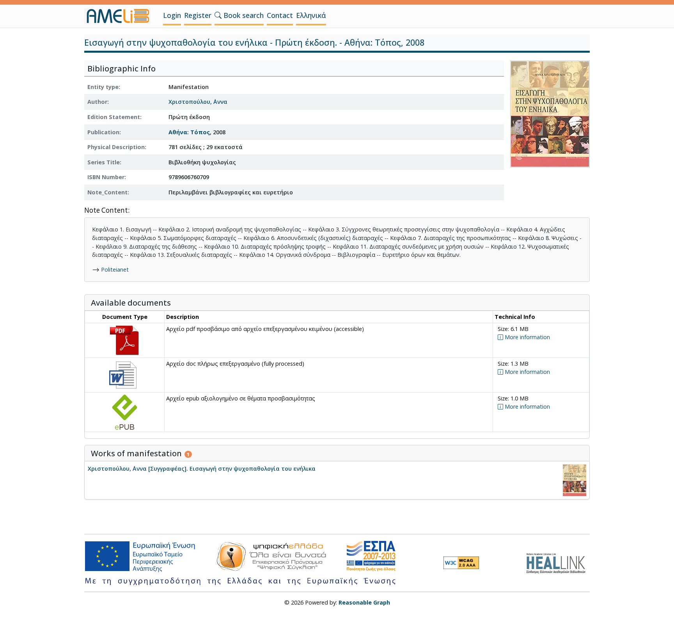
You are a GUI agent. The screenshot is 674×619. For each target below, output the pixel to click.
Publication (103, 132)
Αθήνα (177, 132)
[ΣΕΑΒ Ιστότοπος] (558, 562)
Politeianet (115, 269)
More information (526, 337)
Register (197, 15)
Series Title (103, 162)
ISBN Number (105, 177)
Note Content (106, 210)
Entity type (103, 87)
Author (97, 101)
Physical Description (116, 147)
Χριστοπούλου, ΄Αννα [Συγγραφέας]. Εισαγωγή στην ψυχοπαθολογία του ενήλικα (202, 468)
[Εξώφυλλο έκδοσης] (550, 113)
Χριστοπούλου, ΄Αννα (197, 101)
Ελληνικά (311, 15)
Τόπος (200, 132)
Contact (280, 15)
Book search (243, 15)
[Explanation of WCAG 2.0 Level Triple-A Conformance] (461, 563)
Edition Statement (113, 117)
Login (172, 15)
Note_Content (107, 192)
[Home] (120, 16)
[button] (218, 15)
